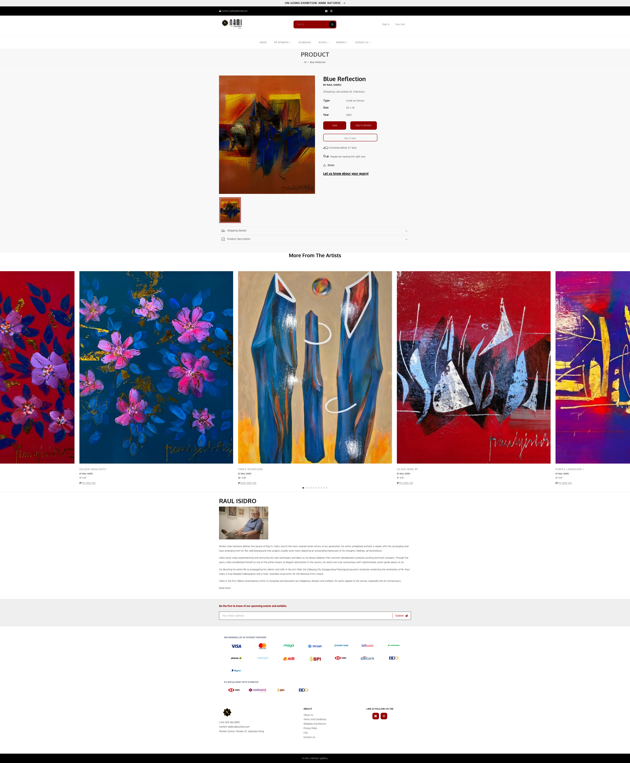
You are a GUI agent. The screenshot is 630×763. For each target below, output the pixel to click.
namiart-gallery (319, 758)
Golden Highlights (92, 469)
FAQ (306, 733)
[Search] (332, 24)
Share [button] (330, 165)
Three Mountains (250, 469)
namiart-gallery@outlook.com (234, 727)
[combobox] (315, 24)
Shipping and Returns (315, 724)
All (305, 62)
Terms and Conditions (315, 719)
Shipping (329, 92)
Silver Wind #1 (407, 469)
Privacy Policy (310, 728)
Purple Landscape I (570, 469)
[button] (400, 24)
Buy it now (350, 138)
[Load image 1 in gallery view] (230, 210)
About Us (308, 715)
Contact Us (309, 737)
